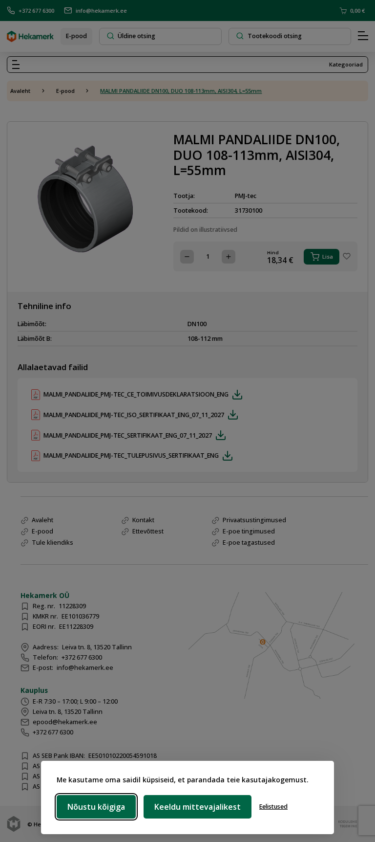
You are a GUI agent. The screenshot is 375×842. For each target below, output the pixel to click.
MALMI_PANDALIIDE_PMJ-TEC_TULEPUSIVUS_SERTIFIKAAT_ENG (131, 455)
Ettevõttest (148, 531)
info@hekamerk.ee (101, 10)
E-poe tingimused (249, 531)
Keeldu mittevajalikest (197, 806)
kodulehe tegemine (346, 824)
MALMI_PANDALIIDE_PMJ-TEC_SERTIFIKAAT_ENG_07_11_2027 (127, 435)
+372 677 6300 (36, 10)
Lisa (327, 256)
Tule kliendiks (52, 542)
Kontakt (143, 520)
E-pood (76, 36)
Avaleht (20, 90)
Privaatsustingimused (254, 520)
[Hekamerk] (30, 38)
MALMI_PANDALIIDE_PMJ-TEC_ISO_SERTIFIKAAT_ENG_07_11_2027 (133, 415)
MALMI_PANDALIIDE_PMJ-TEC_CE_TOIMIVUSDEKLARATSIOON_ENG (136, 394)
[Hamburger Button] (363, 36)
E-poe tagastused (249, 542)
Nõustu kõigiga (96, 806)
